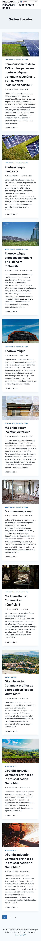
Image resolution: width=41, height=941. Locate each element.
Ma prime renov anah (19, 511)
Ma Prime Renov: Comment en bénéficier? (16, 600)
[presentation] (20, 44)
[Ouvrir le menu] (37, 4)
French (26, 1)
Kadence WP (20, 935)
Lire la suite (11, 128)
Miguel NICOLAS (12, 89)
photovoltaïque (15, 351)
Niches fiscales (22, 60)
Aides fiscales (10, 60)
